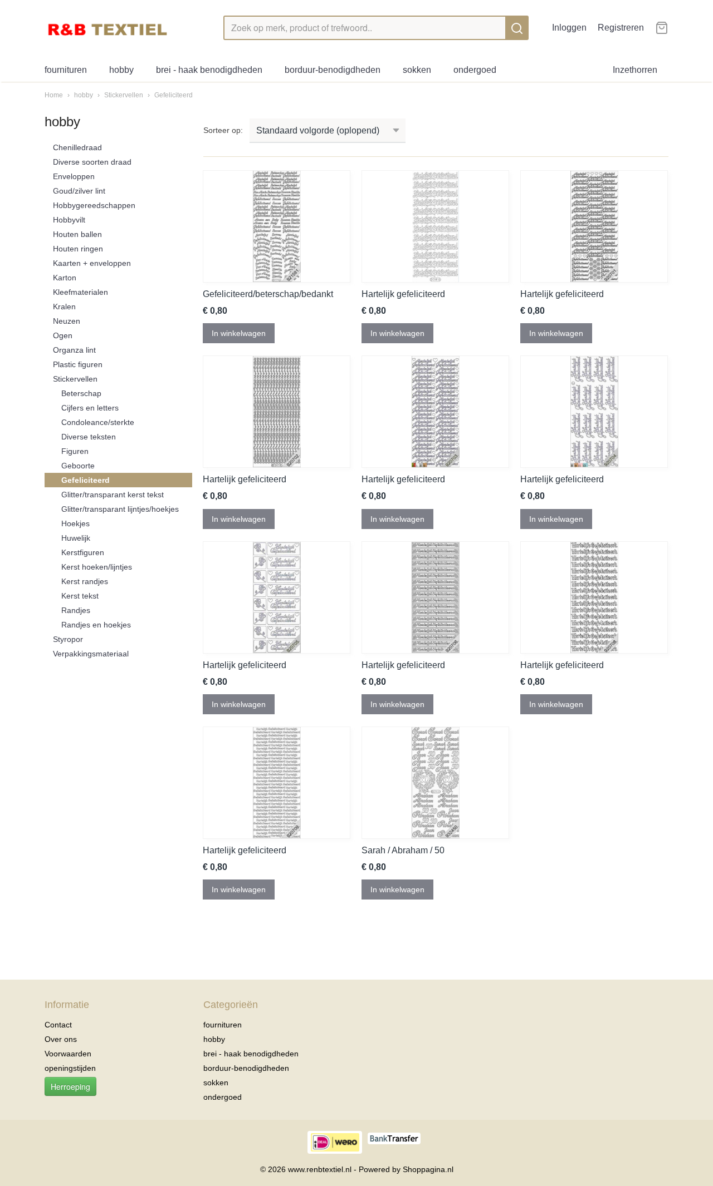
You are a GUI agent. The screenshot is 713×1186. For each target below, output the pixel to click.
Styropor (68, 639)
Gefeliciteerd (173, 95)
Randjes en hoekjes (96, 624)
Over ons (61, 1039)
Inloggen (569, 27)
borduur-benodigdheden (332, 70)
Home (54, 95)
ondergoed (474, 70)
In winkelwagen (239, 333)
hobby (121, 70)
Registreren (621, 27)
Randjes (75, 610)
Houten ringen (78, 248)
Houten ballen (77, 234)
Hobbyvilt (69, 219)
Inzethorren (635, 70)
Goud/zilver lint (79, 190)
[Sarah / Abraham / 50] (435, 782)
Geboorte (78, 465)
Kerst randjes (84, 581)
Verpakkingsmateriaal (91, 653)
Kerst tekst (80, 595)
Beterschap (81, 393)
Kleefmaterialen (80, 292)
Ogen (62, 335)
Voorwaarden (68, 1053)
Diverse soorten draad (92, 161)
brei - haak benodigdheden (209, 70)
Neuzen (66, 321)
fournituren (66, 70)
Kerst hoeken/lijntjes (96, 566)
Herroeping (70, 1086)
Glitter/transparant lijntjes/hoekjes (120, 509)
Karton (64, 277)
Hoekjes (75, 523)
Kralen (64, 306)
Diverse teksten (88, 436)
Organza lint (74, 349)
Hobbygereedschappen (94, 205)
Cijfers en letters (90, 407)
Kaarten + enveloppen (92, 263)
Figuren (75, 451)
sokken (417, 70)
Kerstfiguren (82, 552)
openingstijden (70, 1068)
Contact (58, 1024)
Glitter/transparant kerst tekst (112, 494)
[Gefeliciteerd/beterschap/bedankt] (276, 226)
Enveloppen (74, 176)
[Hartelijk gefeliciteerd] (435, 226)
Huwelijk (75, 537)
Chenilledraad (77, 147)
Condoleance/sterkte (97, 422)
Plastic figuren (77, 364)
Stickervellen (124, 95)
